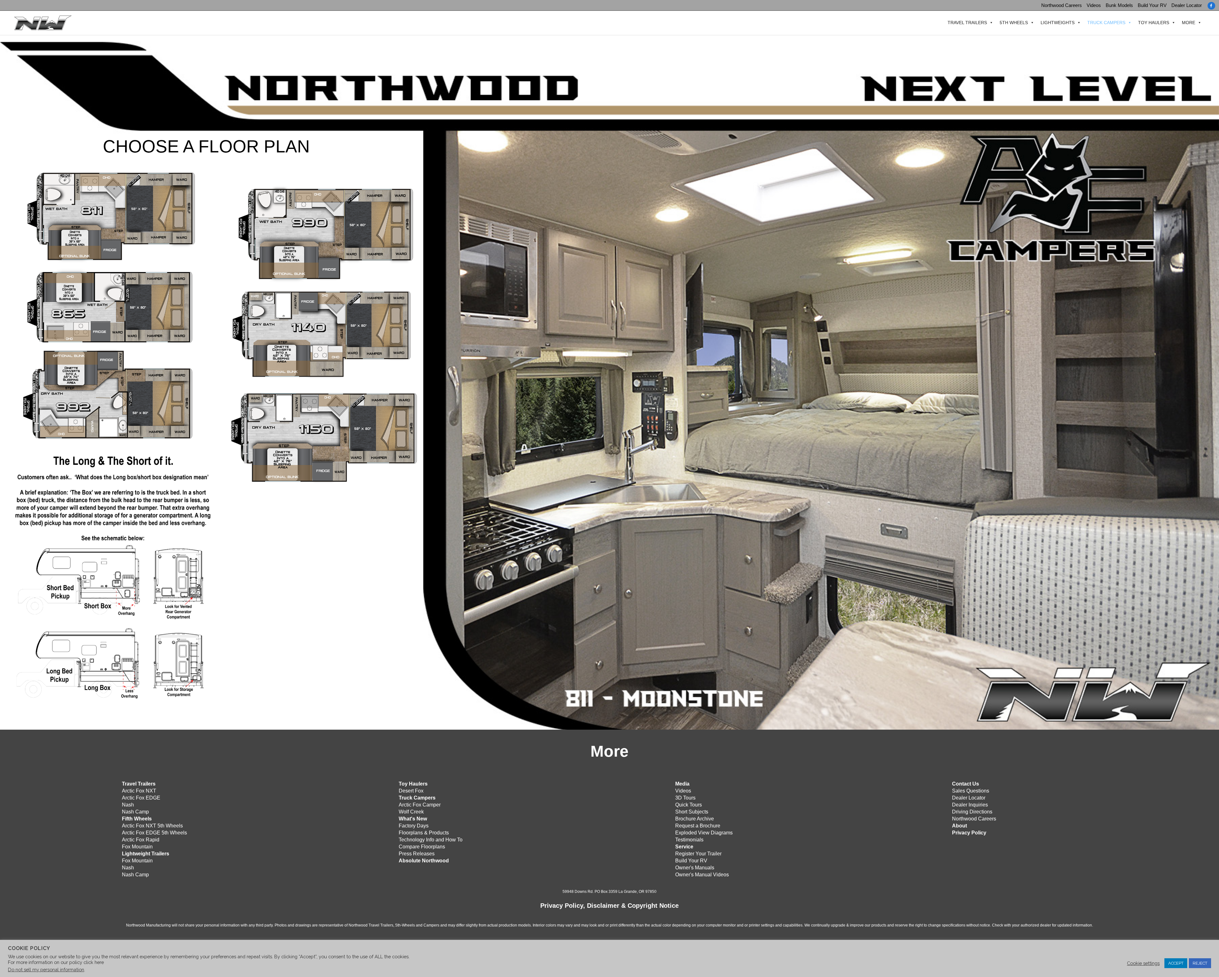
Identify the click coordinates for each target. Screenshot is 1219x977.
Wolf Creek (411, 811)
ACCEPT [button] (1175, 963)
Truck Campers (1106, 22)
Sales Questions (970, 790)
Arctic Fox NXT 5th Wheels (152, 825)
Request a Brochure (697, 825)
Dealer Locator (1186, 5)
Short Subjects (691, 811)
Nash (128, 804)
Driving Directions (972, 811)
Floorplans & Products (424, 832)
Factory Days (414, 825)
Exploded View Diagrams (704, 832)
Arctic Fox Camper (420, 804)
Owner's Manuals (694, 867)
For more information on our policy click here (56, 962)
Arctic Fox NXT (139, 790)
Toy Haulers (1153, 22)
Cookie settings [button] (1143, 963)
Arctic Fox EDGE (141, 797)
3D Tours (685, 797)
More (1188, 22)
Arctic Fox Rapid (140, 839)
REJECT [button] (1200, 963)
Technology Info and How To (431, 839)
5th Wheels (1014, 22)
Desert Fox (411, 790)
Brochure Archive (694, 818)
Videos (1094, 5)
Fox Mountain (137, 846)
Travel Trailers (967, 22)
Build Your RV (1152, 5)
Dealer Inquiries (970, 804)
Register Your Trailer (698, 853)
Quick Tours (688, 804)
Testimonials (689, 839)
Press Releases (417, 853)
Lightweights (1058, 22)
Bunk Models (1119, 5)
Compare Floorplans (422, 846)
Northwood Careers (1061, 5)
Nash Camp (135, 811)
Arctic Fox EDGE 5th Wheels (154, 832)
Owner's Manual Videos (702, 874)
